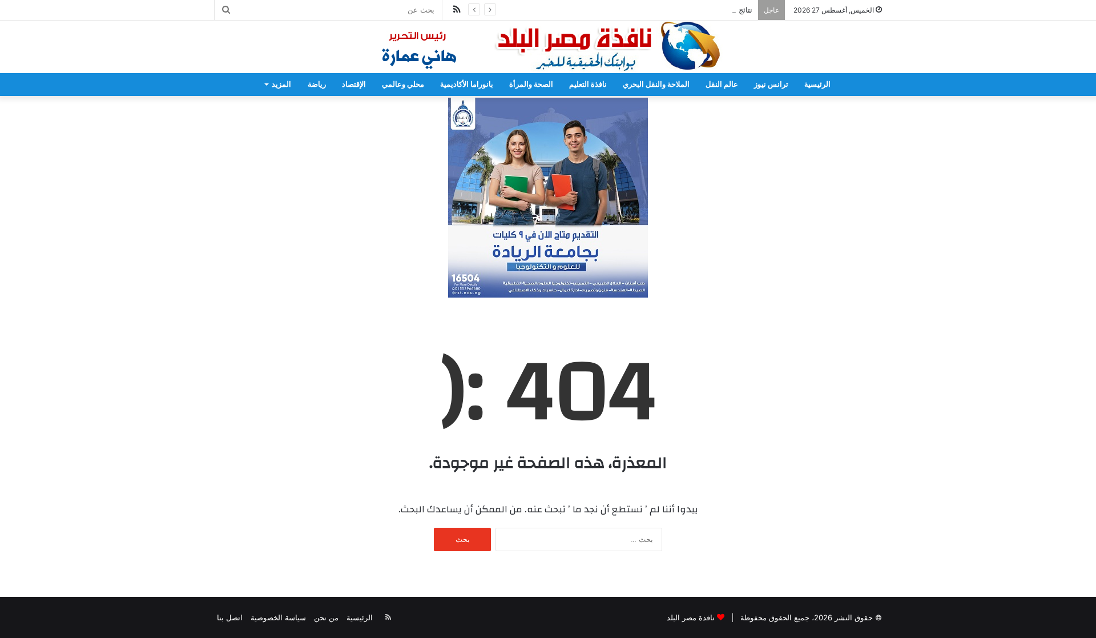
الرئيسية (817, 84)
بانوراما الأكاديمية (466, 84)
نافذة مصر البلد (691, 617)
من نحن (326, 617)
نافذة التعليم (588, 84)
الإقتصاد (354, 84)
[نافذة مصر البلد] (548, 47)
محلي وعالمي (403, 84)
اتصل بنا (230, 617)
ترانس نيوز (771, 84)
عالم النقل (722, 84)
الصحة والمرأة (531, 84)
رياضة (317, 84)
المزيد (281, 84)
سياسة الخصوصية (278, 617)
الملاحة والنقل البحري (656, 84)
